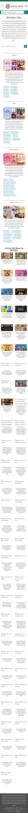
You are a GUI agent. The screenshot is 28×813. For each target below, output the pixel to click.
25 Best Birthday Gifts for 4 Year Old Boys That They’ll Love (7, 660)
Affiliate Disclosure (8, 808)
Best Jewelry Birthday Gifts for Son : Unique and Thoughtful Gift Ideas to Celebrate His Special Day (7, 335)
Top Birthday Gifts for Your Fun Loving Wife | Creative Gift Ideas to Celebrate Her (21, 372)
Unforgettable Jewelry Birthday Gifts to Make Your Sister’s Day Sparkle (21, 298)
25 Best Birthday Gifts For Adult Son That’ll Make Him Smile (21, 748)
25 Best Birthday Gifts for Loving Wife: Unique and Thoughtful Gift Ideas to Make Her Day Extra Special (7, 712)
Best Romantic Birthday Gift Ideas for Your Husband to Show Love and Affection (7, 372)
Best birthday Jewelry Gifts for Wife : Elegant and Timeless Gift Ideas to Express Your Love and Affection (7, 280)
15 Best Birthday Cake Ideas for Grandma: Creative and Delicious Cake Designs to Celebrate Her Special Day (7, 451)
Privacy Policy (19, 807)
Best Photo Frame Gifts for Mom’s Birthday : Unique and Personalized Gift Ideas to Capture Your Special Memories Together (7, 566)
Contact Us (22, 808)
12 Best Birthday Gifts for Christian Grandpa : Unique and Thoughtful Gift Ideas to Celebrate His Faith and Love (7, 430)
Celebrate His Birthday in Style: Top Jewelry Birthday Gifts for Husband (7, 354)
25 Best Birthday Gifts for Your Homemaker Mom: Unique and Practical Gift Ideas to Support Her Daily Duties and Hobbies (21, 624)
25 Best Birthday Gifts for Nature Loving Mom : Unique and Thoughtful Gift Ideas (21, 262)
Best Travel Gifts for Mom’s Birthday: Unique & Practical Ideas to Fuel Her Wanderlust (7, 587)
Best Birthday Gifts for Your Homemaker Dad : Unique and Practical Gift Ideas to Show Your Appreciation (7, 510)
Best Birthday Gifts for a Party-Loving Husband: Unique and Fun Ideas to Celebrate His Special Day (21, 355)
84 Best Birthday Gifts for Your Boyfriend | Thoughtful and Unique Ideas (21, 693)
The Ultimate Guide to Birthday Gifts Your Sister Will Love (7, 262)
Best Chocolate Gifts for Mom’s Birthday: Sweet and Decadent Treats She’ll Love (21, 547)
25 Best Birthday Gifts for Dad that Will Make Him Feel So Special (7, 764)
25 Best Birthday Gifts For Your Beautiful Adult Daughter (7, 748)
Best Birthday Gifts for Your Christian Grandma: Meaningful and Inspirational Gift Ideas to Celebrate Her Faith (7, 470)
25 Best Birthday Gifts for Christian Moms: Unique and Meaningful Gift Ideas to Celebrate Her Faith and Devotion (7, 624)
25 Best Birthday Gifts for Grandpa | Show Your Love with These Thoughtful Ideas (7, 731)
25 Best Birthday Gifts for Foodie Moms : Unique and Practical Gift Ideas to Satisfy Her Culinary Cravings (21, 605)
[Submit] (25, 12)
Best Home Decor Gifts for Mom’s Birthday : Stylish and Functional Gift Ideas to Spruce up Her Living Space (21, 510)
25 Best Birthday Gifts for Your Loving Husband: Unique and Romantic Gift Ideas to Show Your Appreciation (21, 712)
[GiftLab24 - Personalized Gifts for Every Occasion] (14, 6)
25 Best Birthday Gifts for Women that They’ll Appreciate (7, 677)
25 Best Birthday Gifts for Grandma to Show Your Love (21, 730)
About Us (16, 808)
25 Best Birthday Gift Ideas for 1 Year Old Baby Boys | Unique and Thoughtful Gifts (21, 643)
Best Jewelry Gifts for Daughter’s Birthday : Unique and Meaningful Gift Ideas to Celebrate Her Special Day (21, 335)
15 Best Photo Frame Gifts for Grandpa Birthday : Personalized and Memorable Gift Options (21, 391)
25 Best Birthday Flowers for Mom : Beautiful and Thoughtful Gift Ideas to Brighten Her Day (21, 528)
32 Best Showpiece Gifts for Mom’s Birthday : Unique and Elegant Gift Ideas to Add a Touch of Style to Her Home (7, 529)
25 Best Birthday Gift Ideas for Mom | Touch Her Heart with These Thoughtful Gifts (21, 764)
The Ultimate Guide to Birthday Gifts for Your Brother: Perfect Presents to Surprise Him (21, 316)
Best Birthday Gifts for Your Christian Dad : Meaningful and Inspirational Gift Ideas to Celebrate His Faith (21, 491)
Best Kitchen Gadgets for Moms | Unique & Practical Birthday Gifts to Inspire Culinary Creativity (21, 587)
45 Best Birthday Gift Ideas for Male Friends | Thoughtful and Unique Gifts (7, 298)
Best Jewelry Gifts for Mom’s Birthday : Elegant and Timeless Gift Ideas (7, 547)
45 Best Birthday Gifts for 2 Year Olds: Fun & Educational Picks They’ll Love (7, 643)
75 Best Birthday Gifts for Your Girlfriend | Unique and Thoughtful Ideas (7, 693)
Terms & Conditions (10, 807)
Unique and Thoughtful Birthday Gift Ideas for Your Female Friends (21, 279)
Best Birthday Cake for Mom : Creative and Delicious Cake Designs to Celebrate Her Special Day (21, 565)
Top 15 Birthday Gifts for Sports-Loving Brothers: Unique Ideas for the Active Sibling (7, 315)
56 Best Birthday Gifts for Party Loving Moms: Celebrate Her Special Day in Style (7, 604)
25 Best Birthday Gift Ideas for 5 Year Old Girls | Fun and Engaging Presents (21, 660)
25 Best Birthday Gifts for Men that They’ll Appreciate (21, 677)
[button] (2, 6)
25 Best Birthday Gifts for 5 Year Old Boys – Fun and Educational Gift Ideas (7, 781)
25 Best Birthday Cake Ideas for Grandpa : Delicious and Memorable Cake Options (7, 409)
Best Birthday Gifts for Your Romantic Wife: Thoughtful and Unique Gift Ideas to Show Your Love (7, 391)
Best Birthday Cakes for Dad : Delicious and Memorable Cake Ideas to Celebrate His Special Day (7, 491)
